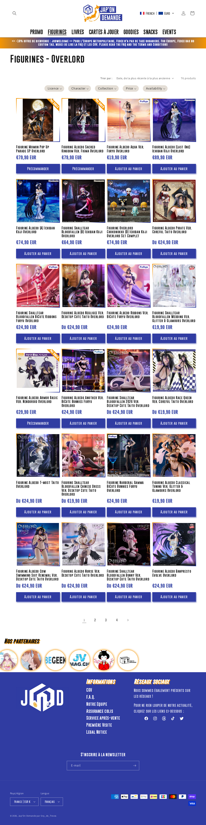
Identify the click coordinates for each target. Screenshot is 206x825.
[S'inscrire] (134, 765)
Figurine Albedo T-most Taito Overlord (37, 485)
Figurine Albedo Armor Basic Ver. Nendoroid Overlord (37, 400)
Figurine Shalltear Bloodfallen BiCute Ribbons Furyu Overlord (36, 317)
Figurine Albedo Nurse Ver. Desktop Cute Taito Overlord (83, 573)
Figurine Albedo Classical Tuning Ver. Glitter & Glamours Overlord (171, 486)
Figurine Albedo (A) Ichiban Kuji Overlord (35, 230)
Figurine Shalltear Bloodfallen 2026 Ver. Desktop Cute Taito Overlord (128, 402)
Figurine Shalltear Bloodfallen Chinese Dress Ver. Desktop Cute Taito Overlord (81, 488)
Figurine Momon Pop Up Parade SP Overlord (32, 149)
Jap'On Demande (27, 815)
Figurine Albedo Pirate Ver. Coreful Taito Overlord (172, 230)
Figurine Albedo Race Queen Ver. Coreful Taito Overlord (172, 400)
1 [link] (84, 620)
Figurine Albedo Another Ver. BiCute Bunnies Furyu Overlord (83, 402)
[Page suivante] (127, 620)
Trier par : (106, 78)
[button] (14, 13)
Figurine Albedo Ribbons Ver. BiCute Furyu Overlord (127, 315)
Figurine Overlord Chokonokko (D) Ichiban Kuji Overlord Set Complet (127, 232)
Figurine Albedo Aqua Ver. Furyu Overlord (125, 149)
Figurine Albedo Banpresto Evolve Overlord (171, 573)
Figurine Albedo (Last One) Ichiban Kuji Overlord (171, 149)
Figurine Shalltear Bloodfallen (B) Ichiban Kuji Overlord (82, 232)
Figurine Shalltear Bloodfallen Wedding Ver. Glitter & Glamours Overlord (174, 317)
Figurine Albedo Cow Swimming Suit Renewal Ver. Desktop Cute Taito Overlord (37, 575)
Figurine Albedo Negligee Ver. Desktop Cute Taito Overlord (83, 315)
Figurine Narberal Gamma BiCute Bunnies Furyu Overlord (125, 486)
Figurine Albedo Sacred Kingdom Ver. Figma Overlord (83, 149)
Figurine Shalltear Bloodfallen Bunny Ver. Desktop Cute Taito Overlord (128, 575)
